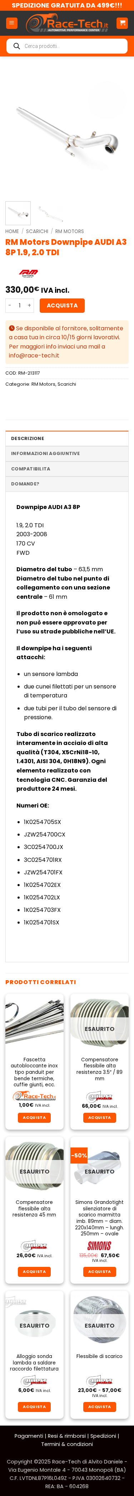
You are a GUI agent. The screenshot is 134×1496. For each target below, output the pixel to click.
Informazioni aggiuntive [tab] (45, 453)
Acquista (62, 305)
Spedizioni (103, 1436)
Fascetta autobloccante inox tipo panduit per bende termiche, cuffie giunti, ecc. (34, 1072)
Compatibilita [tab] (30, 469)
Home (12, 231)
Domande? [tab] (25, 484)
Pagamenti (29, 1436)
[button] (12, 23)
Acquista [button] (34, 1117)
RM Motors (69, 231)
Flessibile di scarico (99, 1356)
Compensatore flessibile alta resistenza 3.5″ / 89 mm (99, 1069)
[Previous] (16, 132)
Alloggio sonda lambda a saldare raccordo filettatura (34, 1362)
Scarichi (37, 231)
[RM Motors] (28, 274)
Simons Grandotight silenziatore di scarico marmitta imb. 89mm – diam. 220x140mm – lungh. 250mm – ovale (99, 1218)
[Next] (117, 132)
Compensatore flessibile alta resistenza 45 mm (34, 1208)
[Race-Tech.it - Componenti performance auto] (67, 23)
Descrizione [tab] (27, 438)
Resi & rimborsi (67, 1436)
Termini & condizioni (67, 1444)
